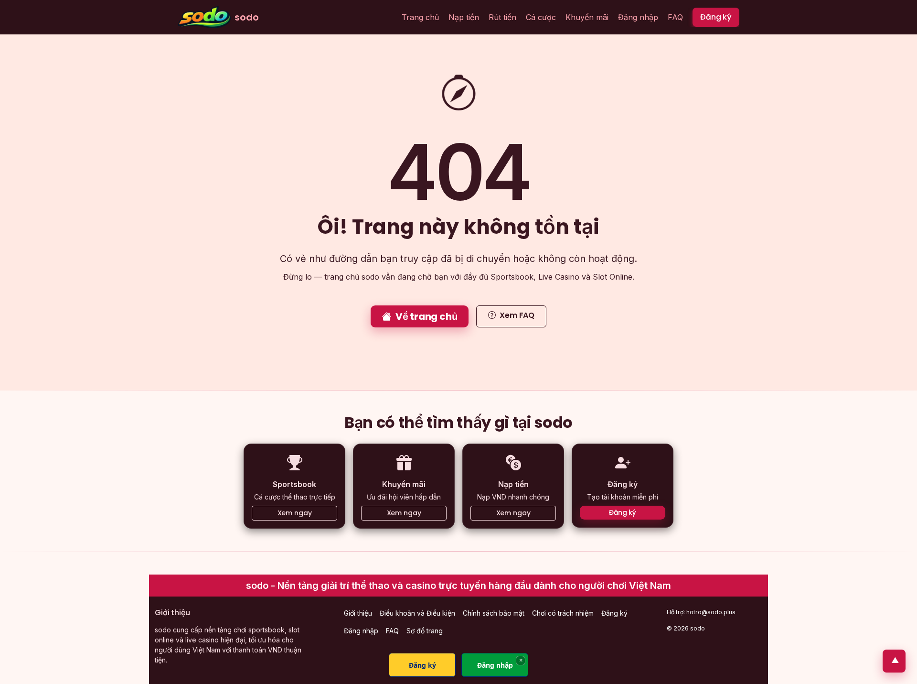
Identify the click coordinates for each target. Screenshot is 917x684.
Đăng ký (716, 16)
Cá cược (541, 17)
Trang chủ (420, 17)
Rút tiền (502, 17)
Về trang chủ (426, 316)
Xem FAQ (517, 315)
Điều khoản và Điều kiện (417, 613)
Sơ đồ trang (424, 631)
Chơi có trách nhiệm (563, 613)
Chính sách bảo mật (493, 613)
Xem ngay (294, 513)
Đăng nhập (638, 17)
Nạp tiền (463, 17)
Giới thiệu (358, 613)
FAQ (675, 17)
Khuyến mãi (586, 17)
